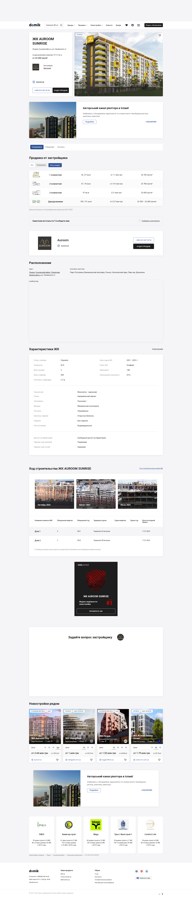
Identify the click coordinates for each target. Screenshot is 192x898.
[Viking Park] (79, 735)
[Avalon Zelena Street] (147, 735)
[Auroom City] (45, 735)
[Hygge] (113, 735)
